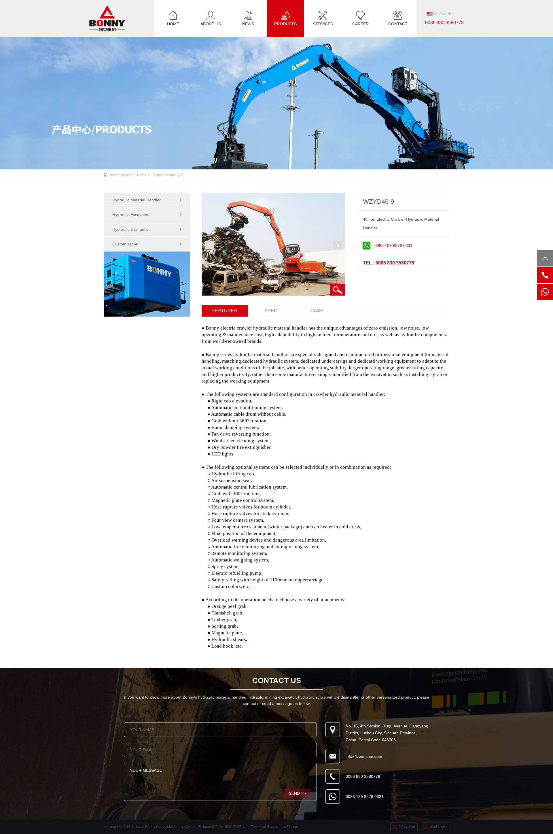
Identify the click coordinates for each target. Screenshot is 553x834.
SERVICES (323, 24)
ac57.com (290, 827)
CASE (316, 310)
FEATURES (224, 310)
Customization (125, 244)
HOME (173, 24)
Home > (143, 175)
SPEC (270, 310)
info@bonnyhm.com (364, 756)
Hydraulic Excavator (130, 214)
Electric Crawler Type (166, 175)
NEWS (248, 24)
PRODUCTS (285, 24)
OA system (407, 827)
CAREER (360, 24)
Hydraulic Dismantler (131, 229)
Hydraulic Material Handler (136, 200)
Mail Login (438, 827)
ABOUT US (210, 24)
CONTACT (398, 24)
